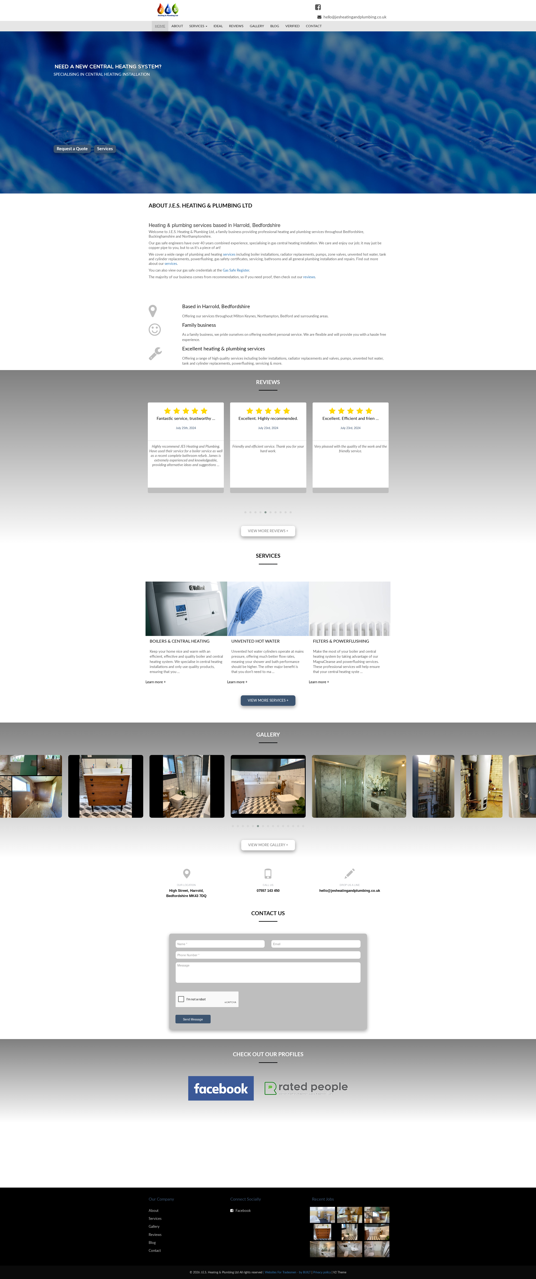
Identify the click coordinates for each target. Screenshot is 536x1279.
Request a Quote (463, 149)
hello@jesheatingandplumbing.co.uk (349, 891)
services (229, 254)
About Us (430, 149)
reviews (309, 277)
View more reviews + (268, 531)
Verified (292, 26)
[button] (245, 512)
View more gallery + (268, 845)
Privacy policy (322, 1272)
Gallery (257, 26)
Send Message (193, 1019)
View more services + (268, 700)
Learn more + (156, 682)
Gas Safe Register (236, 270)
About (177, 26)
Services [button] (197, 26)
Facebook (243, 1210)
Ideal (218, 26)
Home (160, 26)
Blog (274, 26)
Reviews (236, 26)
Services (155, 1218)
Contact (314, 26)
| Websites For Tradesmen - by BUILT (287, 1272)
